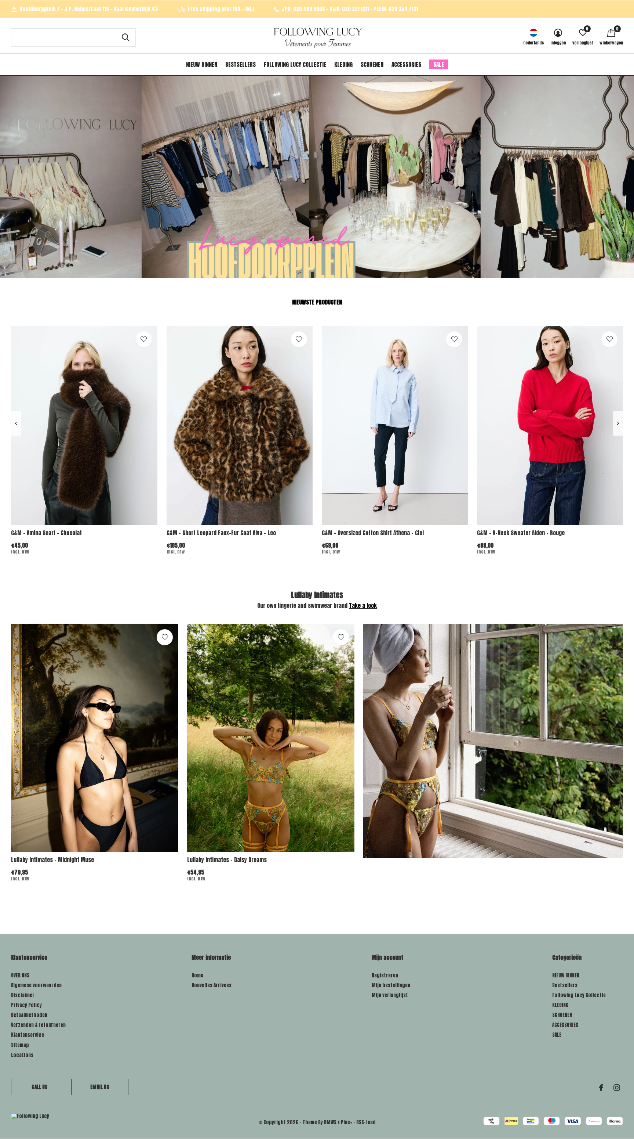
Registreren (385, 975)
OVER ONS (20, 975)
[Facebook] (601, 1087)
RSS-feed (366, 1122)
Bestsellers (240, 64)
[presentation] (16, 423)
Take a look (363, 605)
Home (197, 975)
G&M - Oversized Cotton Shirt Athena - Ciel (373, 533)
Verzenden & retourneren (38, 1024)
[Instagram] (616, 1087)
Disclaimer (22, 995)
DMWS (330, 1122)
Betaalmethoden (29, 1015)
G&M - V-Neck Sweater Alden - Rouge (521, 533)
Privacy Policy (26, 1005)
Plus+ (346, 1122)
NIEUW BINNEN (201, 64)
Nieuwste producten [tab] (317, 302)
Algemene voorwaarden (36, 985)
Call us (39, 1087)
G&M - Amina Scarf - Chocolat (46, 533)
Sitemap (20, 1045)
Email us (99, 1087)
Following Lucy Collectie (295, 64)
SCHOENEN (372, 64)
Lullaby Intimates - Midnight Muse (52, 859)
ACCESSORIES (406, 64)
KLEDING (343, 64)
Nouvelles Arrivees (212, 985)
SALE (438, 64)
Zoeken (125, 37)
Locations (22, 1055)
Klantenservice (27, 1034)
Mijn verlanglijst (390, 995)
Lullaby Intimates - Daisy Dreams (227, 859)
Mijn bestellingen (391, 985)
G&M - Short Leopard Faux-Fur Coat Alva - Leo (221, 533)
